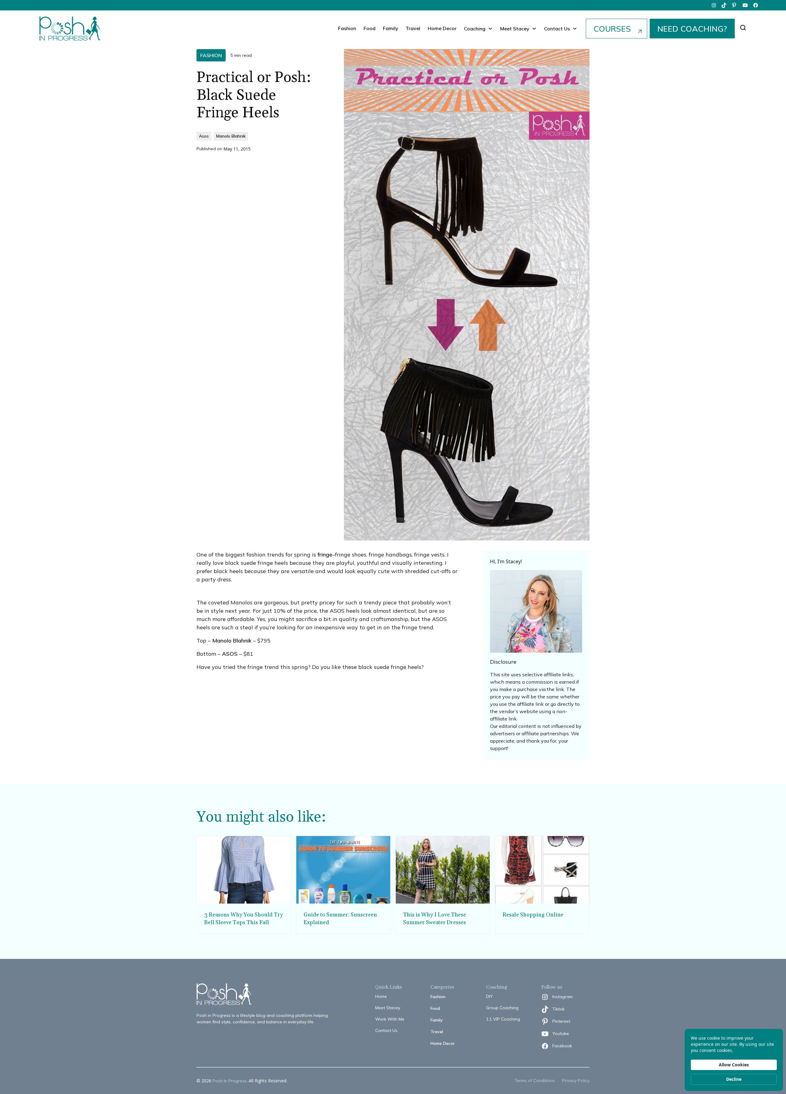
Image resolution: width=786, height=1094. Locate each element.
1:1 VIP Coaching (503, 1019)
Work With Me (389, 1019)
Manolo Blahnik (231, 640)
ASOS (230, 653)
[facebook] (755, 5)
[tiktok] (724, 5)
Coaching (474, 28)
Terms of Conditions (535, 1080)
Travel (413, 28)
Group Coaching (502, 1007)
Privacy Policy (576, 1080)
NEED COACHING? (692, 28)
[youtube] (745, 5)
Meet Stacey (387, 1007)
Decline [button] (733, 1079)
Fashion (347, 28)
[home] (70, 29)
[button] (478, 28)
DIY (489, 996)
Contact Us (386, 1030)
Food (369, 28)
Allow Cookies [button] (734, 1065)
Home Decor (442, 28)
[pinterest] (734, 5)
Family (390, 28)
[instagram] (714, 5)
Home (381, 996)
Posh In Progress (229, 1081)
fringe (324, 554)
